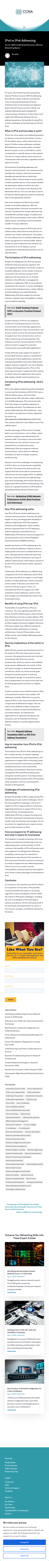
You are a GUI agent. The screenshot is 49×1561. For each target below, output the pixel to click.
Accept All (24, 1542)
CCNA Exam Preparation (14, 1096)
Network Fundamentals (14, 1153)
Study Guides (10, 1462)
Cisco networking (12, 1114)
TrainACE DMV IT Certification (17, 1510)
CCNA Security (31, 1099)
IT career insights (30, 1125)
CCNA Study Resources (25, 45)
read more (11, 1292)
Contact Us (9, 1482)
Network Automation (32, 1132)
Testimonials (10, 1507)
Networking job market (35, 1164)
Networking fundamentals (15, 1164)
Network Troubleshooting (15, 1178)
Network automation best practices (18, 1135)
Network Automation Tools (15, 1139)
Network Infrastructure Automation (18, 1157)
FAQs (7, 1485)
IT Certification (11, 1128)
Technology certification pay (15, 1189)
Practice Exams (11, 1465)
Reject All (24, 1556)
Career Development (34, 1089)
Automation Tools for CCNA (15, 1089)
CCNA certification (33, 1092)
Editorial (39, 45)
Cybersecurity (25, 1114)
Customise (24, 1549)
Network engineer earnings (15, 1150)
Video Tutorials (11, 1468)
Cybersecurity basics (13, 1117)
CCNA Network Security (34, 1096)
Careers (8, 1514)
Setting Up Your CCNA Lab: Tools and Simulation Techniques (21, 1331)
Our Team (9, 1504)
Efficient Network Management (17, 1121)
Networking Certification (14, 1160)
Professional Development (15, 1182)
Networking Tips (11, 1471)
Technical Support (12, 1488)
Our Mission (9, 1501)
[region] (24, 1540)
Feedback (9, 1491)
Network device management (16, 1146)
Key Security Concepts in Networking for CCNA (23, 1069)
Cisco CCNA (10, 1103)
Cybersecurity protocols (31, 1117)
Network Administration (14, 1132)
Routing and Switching (34, 1182)
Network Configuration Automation (18, 1143)
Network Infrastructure (33, 1153)
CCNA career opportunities (15, 1092)
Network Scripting (12, 1175)
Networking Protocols (13, 1168)
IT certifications (24, 1128)
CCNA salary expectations (15, 1099)
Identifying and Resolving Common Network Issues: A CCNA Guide (21, 1272)
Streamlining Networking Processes (18, 1186)
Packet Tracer (31, 1178)
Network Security (27, 1175)
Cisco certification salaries (15, 1107)
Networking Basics (12, 48)
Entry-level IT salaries (13, 1125)
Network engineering (34, 1150)
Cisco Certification (23, 1103)
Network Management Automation (18, 1171)
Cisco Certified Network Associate (18, 1110)
